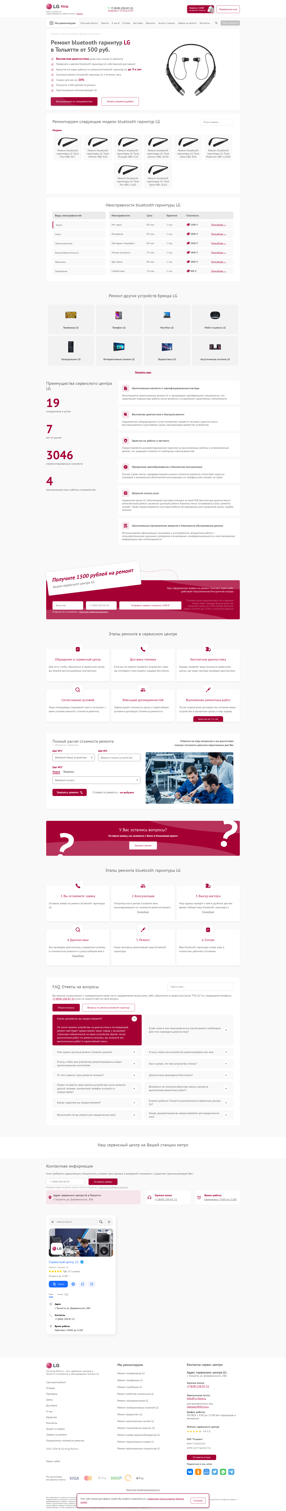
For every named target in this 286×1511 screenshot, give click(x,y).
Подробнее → (218, 224)
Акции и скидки (166, 23)
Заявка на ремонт (187, 23)
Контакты (205, 23)
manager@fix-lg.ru (198, 1406)
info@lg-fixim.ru (196, 1398)
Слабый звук (118, 271)
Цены (104, 23)
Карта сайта (53, 1461)
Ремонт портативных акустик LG (136, 1428)
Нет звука (117, 224)
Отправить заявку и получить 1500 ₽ (150, 605)
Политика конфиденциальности (143, 1489)
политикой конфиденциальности (93, 612)
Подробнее (143, 912)
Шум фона (117, 261)
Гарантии (150, 23)
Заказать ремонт (68, 792)
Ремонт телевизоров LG (131, 1373)
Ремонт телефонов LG (130, 1380)
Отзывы (126, 23)
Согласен (198, 1500)
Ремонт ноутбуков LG (129, 1387)
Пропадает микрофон (123, 243)
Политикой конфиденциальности (113, 1187)
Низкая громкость (121, 252)
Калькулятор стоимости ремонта (65, 1440)
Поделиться (190, 1472)
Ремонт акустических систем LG (135, 1421)
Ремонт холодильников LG (132, 1400)
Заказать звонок (143, 845)
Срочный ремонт (89, 23)
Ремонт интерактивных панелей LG (138, 1407)
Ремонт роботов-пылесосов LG (135, 1393)
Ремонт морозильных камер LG (135, 1441)
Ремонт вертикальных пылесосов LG (138, 1448)
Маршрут (61, 1284)
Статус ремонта (230, 22)
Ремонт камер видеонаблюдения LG (138, 1434)
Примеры (51, 1393)
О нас (115, 23)
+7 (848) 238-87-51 (122, 8)
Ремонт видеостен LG (129, 1414)
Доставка (138, 23)
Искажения (117, 233)
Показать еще (143, 372)
